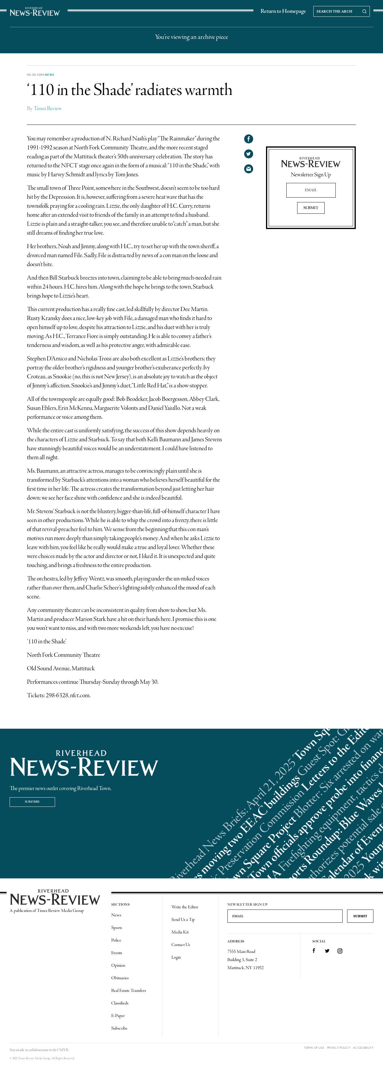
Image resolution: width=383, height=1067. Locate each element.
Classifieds (119, 1003)
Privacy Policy (338, 1047)
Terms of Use (314, 1047)
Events (116, 953)
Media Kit (180, 932)
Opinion (118, 966)
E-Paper (118, 1016)
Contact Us (180, 945)
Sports (116, 928)
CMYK (63, 1050)
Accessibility (363, 1047)
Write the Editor (184, 907)
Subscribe (32, 802)
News (49, 74)
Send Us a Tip (183, 920)
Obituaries (120, 978)
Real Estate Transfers (128, 991)
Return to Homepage (283, 11)
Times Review (48, 108)
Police (116, 940)
